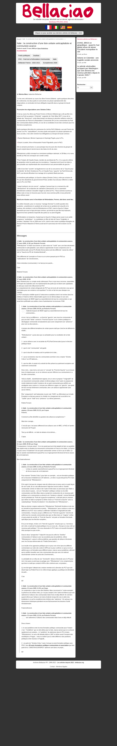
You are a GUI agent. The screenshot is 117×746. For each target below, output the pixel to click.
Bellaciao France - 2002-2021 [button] (29, 63)
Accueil (19, 39)
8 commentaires (22, 50)
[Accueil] (58, 10)
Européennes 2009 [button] (50, 63)
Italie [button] (54, 59)
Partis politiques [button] (24, 55)
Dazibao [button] (36, 55)
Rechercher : (81, 84)
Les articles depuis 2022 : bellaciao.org (70, 662)
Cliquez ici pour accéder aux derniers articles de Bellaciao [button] (58, 33)
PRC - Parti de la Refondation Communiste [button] (34, 59)
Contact (52, 666)
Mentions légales (61, 666)
